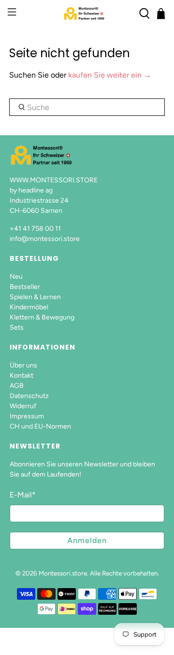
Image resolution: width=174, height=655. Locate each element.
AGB (17, 386)
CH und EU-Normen (40, 426)
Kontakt (21, 375)
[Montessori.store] (87, 13)
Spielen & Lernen (35, 297)
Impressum (27, 416)
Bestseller (25, 287)
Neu (16, 276)
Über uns (23, 365)
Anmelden (87, 540)
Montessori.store (63, 573)
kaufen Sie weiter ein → (109, 75)
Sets (17, 327)
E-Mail (23, 494)
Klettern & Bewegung (42, 317)
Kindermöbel (29, 307)
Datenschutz (29, 396)
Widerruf (23, 406)
